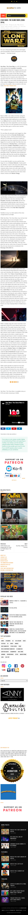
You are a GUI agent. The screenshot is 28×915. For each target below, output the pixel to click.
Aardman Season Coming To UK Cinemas (18, 844)
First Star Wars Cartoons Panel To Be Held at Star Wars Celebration (12, 536)
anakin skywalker (8, 26)
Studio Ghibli (14, 646)
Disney (11, 643)
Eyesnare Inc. (12, 910)
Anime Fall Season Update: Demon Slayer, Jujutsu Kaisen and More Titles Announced (17, 630)
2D (7, 643)
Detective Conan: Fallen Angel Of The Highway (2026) (17, 616)
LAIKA (2, 657)
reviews (7, 28)
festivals (3, 643)
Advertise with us (5, 564)
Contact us (4, 557)
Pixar (20, 646)
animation (15, 26)
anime (3, 510)
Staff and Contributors (7, 568)
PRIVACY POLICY (19, 910)
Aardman (3, 654)
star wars (17, 28)
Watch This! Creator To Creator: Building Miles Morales (16, 623)
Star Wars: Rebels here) (10, 85)
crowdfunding (10, 654)
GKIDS (24, 640)
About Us (3, 555)
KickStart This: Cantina (8, 505)
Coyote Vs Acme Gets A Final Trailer (18, 884)
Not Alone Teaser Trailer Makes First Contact (17, 891)
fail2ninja (3, 28)
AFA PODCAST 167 (5, 747)
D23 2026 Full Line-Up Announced (16, 837)
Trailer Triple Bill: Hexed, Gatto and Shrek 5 (17, 898)
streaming (8, 640)
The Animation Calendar (7, 562)
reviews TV (12, 28)
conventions (4, 526)
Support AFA (4, 566)
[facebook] (14, 1)
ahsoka (2, 26)
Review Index (4, 559)
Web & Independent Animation (8, 649)
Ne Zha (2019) (13, 608)
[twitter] (17, 1)
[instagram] (12, 1)
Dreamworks (13, 651)
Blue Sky (7, 657)
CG (19, 26)
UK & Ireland (18, 640)
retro (16, 654)
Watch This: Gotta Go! (16, 864)
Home (3, 16)
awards (16, 643)
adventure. (21, 24)
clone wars (23, 26)
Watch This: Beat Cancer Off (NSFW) (18, 830)
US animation (19, 649)
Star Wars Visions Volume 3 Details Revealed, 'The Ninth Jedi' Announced (12, 520)
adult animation (5, 646)
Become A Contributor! (7, 570)
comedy (4, 494)
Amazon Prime (23, 654)
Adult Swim (20, 651)
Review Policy (4, 561)
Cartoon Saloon (5, 651)
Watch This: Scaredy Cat (17, 871)
